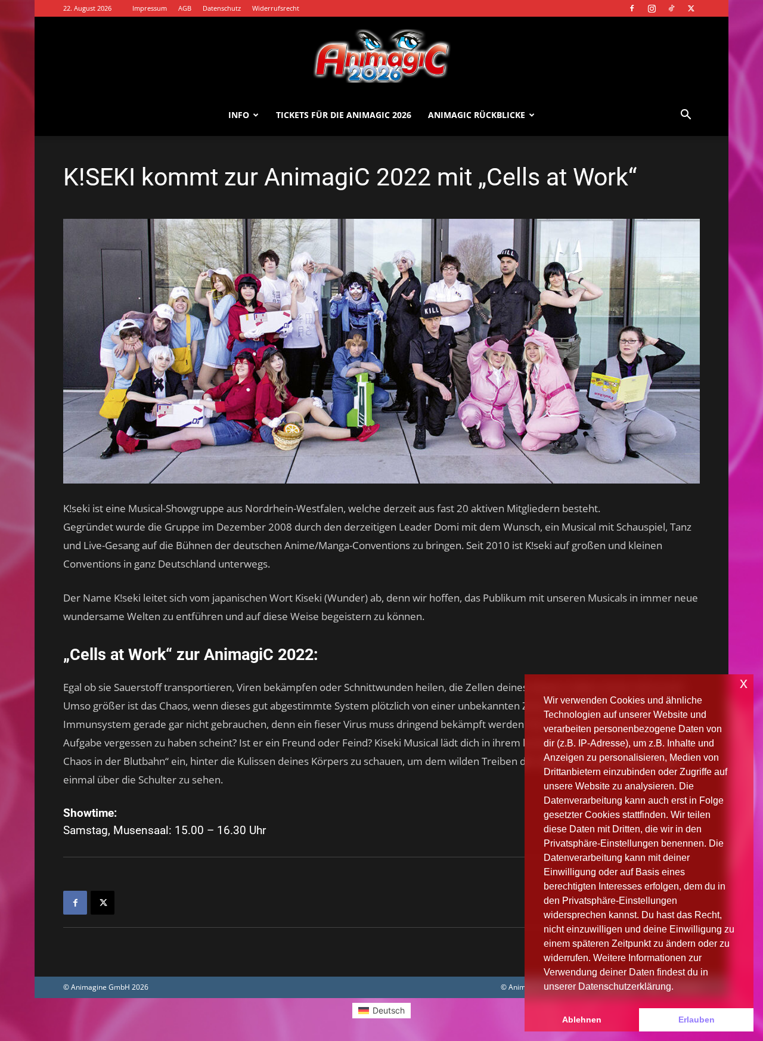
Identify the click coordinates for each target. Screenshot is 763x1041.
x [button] (744, 683)
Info (238, 114)
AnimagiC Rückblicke (476, 114)
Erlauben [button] (696, 1019)
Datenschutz (222, 8)
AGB (184, 8)
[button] (685, 116)
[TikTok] (671, 8)
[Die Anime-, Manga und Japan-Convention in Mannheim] (381, 56)
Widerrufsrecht (275, 8)
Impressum (149, 8)
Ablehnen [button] (581, 1019)
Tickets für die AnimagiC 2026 (343, 114)
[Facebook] (632, 8)
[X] (691, 8)
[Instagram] (651, 8)
